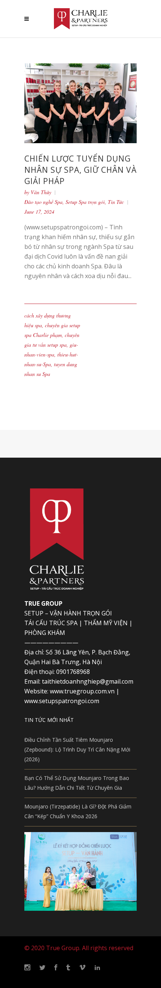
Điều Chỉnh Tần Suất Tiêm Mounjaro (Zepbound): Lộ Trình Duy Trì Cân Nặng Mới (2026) (77, 749)
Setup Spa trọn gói (85, 201)
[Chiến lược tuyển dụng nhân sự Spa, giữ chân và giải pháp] (80, 102)
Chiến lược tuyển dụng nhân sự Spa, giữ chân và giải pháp (80, 169)
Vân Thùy (41, 192)
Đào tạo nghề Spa (43, 201)
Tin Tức (116, 201)
